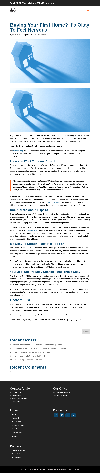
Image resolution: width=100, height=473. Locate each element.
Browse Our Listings (18, 425)
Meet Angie (16, 418)
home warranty (31, 230)
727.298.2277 (19, 3)
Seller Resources (17, 429)
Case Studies (16, 422)
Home (14, 414)
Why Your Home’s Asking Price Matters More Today (30, 352)
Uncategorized (44, 35)
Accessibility (16, 457)
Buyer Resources (17, 433)
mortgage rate (53, 202)
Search (86, 332)
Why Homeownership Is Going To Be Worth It (27, 356)
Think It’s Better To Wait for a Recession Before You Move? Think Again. (38, 348)
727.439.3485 (16, 395)
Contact (14, 436)
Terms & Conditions (18, 450)
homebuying (18, 151)
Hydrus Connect (18, 35)
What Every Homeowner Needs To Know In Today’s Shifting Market (36, 345)
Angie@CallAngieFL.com (20, 398)
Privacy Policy (16, 454)
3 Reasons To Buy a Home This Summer (26, 360)
